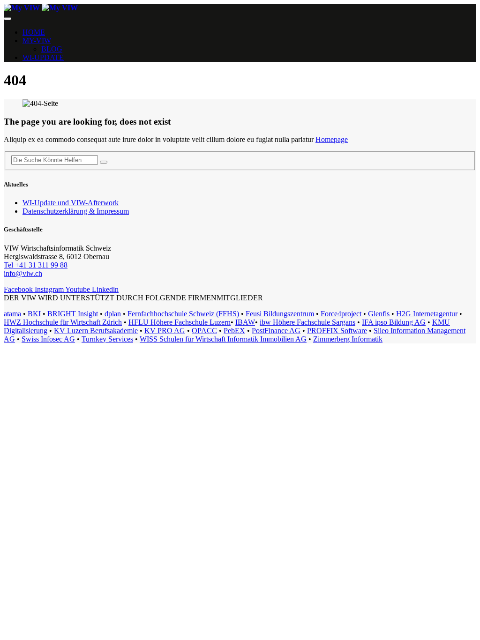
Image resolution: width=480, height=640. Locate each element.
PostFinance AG (276, 331)
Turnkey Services (107, 339)
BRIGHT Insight (72, 314)
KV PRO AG (164, 331)
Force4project (341, 314)
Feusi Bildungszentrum (280, 314)
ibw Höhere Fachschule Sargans (307, 322)
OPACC (204, 331)
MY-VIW (36, 41)
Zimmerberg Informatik (347, 339)
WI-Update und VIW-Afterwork (70, 203)
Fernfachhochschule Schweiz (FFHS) (183, 314)
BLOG (51, 49)
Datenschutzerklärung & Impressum (75, 211)
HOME (33, 32)
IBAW (245, 322)
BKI (34, 314)
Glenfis (379, 314)
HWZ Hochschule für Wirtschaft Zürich (63, 322)
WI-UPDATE (43, 57)
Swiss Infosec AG (48, 339)
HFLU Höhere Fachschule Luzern (179, 322)
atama (12, 314)
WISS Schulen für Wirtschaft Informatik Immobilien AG (223, 339)
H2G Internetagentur (427, 314)
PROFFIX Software (337, 331)
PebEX (234, 331)
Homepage (331, 139)
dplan (113, 314)
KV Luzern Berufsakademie (96, 331)
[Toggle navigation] (7, 18)
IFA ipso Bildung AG (394, 322)
